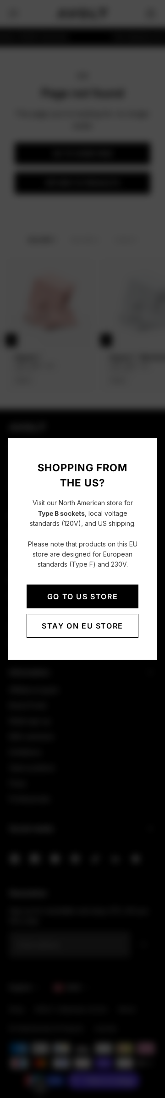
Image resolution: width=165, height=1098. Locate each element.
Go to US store (82, 596)
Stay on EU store (82, 625)
